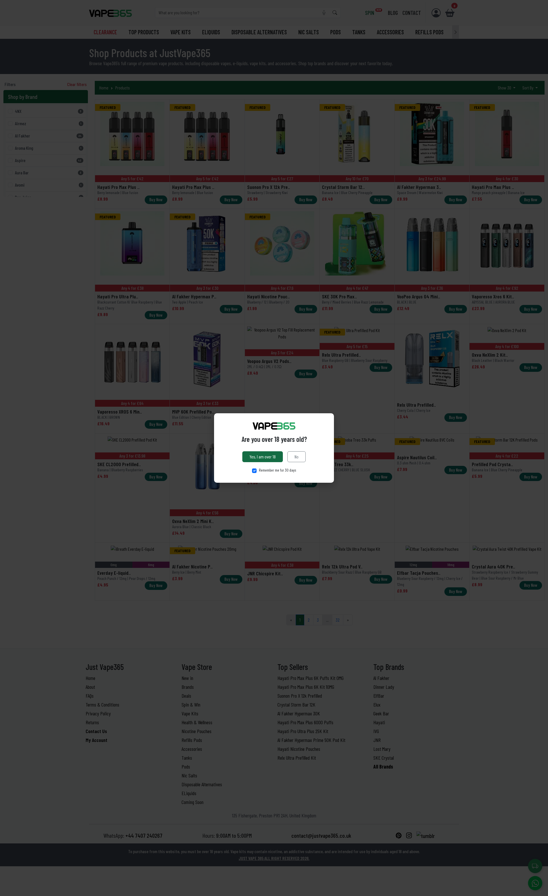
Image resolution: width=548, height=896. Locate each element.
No (297, 456)
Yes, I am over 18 (262, 456)
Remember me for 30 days (277, 470)
